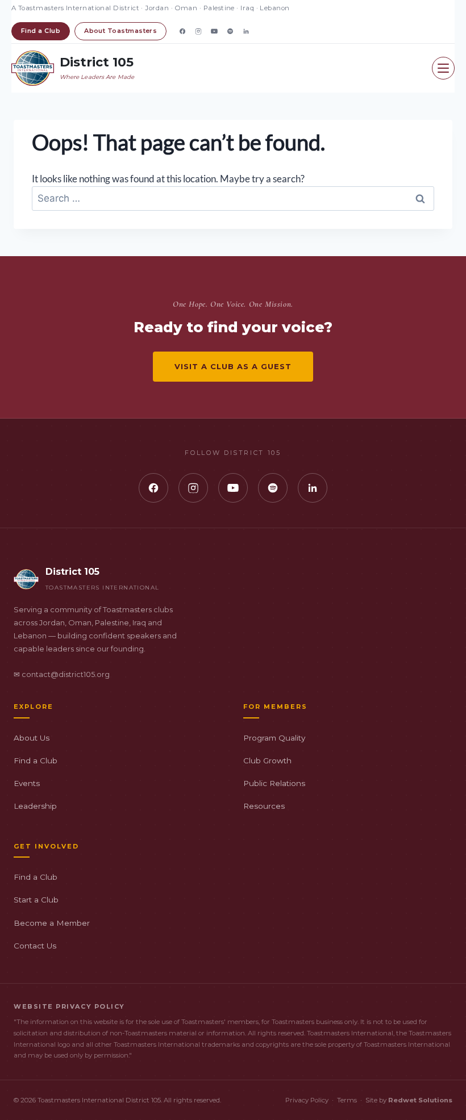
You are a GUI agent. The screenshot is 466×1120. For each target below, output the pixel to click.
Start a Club (36, 899)
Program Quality (274, 737)
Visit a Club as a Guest (233, 366)
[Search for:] (233, 198)
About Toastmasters (120, 31)
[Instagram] (198, 31)
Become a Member (52, 922)
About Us (31, 737)
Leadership (35, 805)
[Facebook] (182, 31)
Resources (264, 805)
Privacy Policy (306, 1100)
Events (27, 783)
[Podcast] (230, 31)
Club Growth (267, 760)
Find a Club (40, 31)
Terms (347, 1100)
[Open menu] (443, 68)
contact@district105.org (66, 674)
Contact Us (35, 945)
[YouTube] (214, 31)
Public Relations (274, 783)
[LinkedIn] (246, 31)
